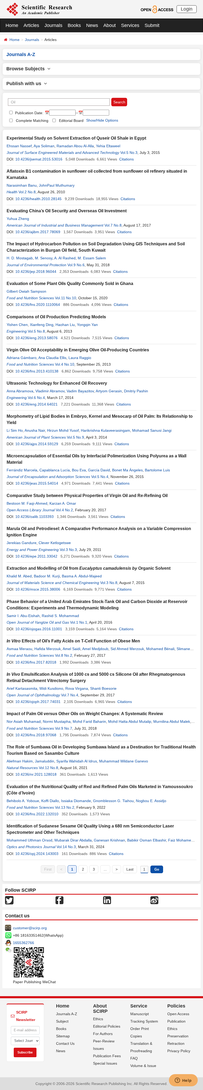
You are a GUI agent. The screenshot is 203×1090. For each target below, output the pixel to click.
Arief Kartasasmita (22, 688)
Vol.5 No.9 (75, 437)
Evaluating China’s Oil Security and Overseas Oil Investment (67, 211)
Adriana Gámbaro (21, 358)
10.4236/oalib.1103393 (34, 516)
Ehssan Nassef (19, 146)
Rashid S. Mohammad (60, 616)
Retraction (175, 1043)
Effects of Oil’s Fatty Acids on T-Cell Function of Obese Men (73, 641)
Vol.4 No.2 (64, 510)
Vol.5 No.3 (128, 152)
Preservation (177, 1036)
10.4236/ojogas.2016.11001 (38, 629)
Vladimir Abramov (49, 391)
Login (186, 9)
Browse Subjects (26, 68)
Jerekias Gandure (21, 543)
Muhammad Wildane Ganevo (123, 761)
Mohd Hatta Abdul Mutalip (129, 721)
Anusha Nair (35, 430)
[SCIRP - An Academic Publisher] (39, 9)
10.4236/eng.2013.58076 (36, 338)
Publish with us (25, 83)
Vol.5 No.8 (36, 331)
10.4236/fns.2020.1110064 (37, 304)
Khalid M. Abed (19, 576)
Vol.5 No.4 (99, 477)
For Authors (103, 1034)
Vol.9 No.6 (76, 265)
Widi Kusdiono (51, 688)
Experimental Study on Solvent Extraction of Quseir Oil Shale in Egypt (76, 138)
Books (74, 25)
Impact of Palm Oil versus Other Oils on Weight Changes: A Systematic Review (85, 713)
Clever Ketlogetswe (55, 543)
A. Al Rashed (65, 258)
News (92, 25)
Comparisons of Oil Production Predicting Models (56, 317)
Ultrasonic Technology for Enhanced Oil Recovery (57, 383)
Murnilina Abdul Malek (171, 721)
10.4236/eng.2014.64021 (36, 404)
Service (138, 1006)
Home (12, 25)
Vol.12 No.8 (48, 768)
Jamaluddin (44, 761)
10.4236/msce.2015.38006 (37, 589)
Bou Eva (79, 470)
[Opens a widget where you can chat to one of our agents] (183, 1080)
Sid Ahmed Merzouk (127, 649)
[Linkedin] (107, 900)
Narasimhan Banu (22, 185)
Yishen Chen (17, 325)
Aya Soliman (44, 146)
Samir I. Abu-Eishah (23, 616)
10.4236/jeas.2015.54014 (36, 483)
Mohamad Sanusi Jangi (152, 430)
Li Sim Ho (15, 430)
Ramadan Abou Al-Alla (75, 146)
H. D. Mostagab (20, 258)
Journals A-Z (66, 1014)
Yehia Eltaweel (108, 146)
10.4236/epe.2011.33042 (36, 556)
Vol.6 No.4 (36, 397)
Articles (31, 25)
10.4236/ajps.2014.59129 (36, 444)
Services (130, 25)
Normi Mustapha (57, 721)
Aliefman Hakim (20, 761)
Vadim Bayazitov (80, 391)
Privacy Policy (178, 1051)
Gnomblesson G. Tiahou (113, 801)
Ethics (98, 1019)
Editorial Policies (106, 1026)
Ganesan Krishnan (109, 840)
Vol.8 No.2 (63, 655)
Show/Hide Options (102, 120)
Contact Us (65, 1043)
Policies (176, 1006)
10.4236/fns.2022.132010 (36, 814)
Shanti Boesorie (103, 688)
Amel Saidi (71, 649)
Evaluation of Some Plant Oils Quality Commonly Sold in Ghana (70, 283)
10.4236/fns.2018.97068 (35, 735)
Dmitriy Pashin (136, 391)
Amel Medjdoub (95, 649)
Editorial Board (71, 120)
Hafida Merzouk (47, 649)
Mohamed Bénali (160, 649)
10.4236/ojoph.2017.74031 (38, 702)
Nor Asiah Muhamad (24, 721)
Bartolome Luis (157, 470)
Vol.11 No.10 (65, 298)
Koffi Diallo (50, 801)
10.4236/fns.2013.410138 (36, 371)
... (105, 869)
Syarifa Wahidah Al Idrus (76, 761)
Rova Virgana (76, 688)
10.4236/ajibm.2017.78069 (37, 232)
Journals (53, 25)
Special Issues (105, 1063)
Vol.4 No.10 (64, 364)
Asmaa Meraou (19, 649)
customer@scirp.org (30, 928)
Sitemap (63, 1036)
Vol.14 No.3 (66, 847)
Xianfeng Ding (41, 325)
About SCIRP (100, 1008)
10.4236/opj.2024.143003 (36, 854)
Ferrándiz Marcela (22, 470)
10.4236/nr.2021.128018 (36, 774)
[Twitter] (9, 900)
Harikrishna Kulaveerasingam (105, 430)
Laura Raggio (79, 358)
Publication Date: (28, 113)
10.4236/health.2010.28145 (38, 199)
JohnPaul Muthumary (57, 185)
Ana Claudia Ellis (52, 358)
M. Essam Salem (92, 258)
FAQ (134, 1058)
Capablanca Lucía (54, 470)
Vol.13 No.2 (64, 807)
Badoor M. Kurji (47, 576)
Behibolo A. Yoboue (23, 801)
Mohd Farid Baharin (89, 721)
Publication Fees (107, 1056)
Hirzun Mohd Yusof (63, 430)
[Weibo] (154, 900)
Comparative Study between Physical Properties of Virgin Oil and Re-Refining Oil (87, 495)
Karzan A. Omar (62, 503)
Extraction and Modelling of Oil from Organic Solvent (88, 568)
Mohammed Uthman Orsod (29, 840)
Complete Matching (32, 120)
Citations (126, 159)
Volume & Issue (143, 1066)
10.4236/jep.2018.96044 (35, 271)
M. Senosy (43, 258)
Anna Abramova (20, 391)
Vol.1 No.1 (78, 622)
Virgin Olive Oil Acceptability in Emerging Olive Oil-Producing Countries (78, 350)
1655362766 (23, 943)
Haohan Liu (65, 325)
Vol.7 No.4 (69, 695)
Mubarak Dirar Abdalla (73, 840)
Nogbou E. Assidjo (151, 801)
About (109, 25)
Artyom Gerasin (109, 391)
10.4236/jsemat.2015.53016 (38, 159)
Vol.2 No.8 (27, 192)
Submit (152, 25)
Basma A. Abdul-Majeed (82, 576)
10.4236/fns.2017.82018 (35, 662)
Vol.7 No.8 (113, 225)
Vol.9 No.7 (63, 728)
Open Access (178, 1014)
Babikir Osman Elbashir (146, 840)
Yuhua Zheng (18, 219)
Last (129, 869)
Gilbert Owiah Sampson (26, 291)
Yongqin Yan (87, 325)
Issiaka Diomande (76, 801)
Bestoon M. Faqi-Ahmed (27, 503)
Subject (62, 1021)
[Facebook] (59, 900)
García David (99, 470)
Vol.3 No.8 (108, 583)
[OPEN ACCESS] (156, 9)
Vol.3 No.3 (68, 550)
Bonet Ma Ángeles (127, 470)
